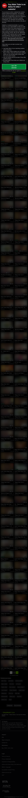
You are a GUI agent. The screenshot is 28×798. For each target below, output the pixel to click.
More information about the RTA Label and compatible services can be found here (13, 40)
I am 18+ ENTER (14, 67)
